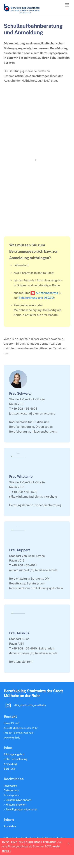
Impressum (10, 785)
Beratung (9, 768)
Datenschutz (11, 790)
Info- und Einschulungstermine (29, 842)
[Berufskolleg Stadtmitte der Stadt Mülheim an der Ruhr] (22, 12)
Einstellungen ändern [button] (18, 799)
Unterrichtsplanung (15, 759)
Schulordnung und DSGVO (36, 297)
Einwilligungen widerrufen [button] (21, 809)
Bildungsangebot (14, 754)
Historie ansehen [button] (16, 804)
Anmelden (10, 826)
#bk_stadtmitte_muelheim (30, 705)
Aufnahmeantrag (47, 293)
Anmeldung (10, 763)
